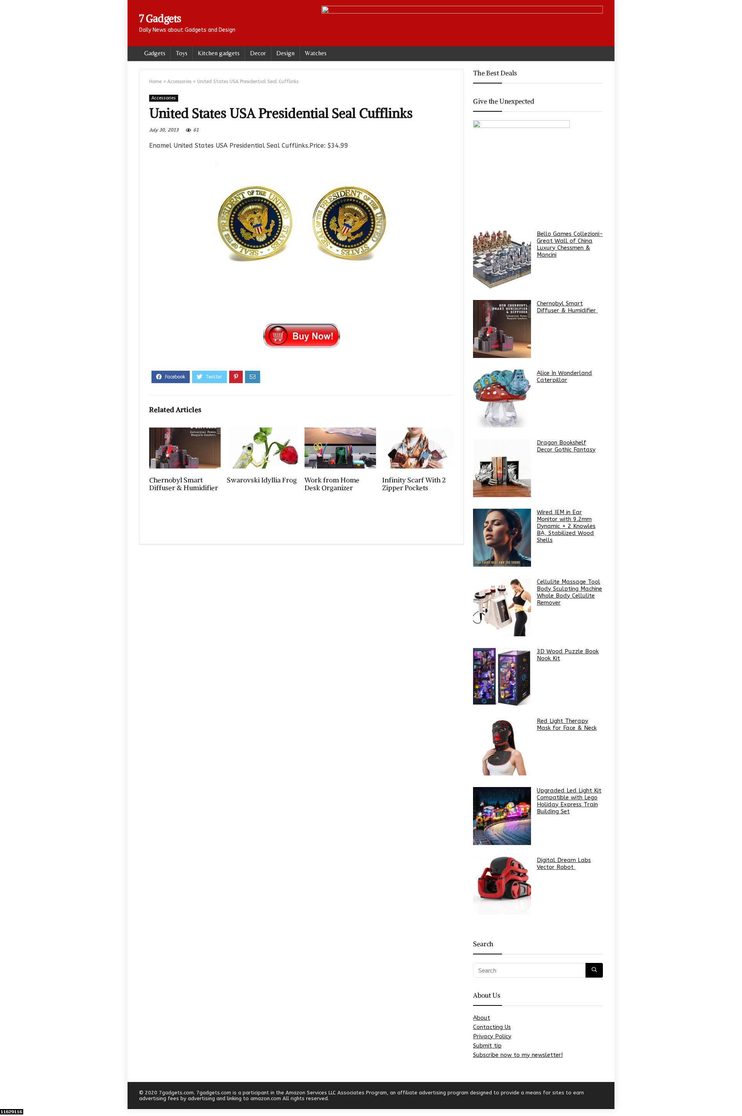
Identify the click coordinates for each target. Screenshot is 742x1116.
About (481, 1017)
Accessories (179, 81)
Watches (316, 53)
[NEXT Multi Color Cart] (734, 1096)
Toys (181, 53)
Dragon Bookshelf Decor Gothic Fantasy (566, 446)
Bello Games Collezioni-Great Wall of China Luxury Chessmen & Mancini (570, 244)
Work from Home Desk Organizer (332, 484)
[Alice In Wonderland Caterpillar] (502, 399)
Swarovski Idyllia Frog (262, 480)
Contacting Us (492, 1027)
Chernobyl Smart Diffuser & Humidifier (184, 484)
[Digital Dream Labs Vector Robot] (502, 886)
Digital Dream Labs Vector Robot (564, 864)
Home (155, 81)
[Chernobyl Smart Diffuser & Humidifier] (502, 329)
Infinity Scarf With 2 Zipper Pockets (414, 484)
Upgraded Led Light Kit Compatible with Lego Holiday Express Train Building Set (569, 801)
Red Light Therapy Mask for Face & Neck (567, 724)
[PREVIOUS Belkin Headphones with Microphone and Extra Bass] (7, 1096)
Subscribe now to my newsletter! (518, 1054)
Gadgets (154, 53)
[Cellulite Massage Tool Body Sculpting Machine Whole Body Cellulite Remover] (502, 607)
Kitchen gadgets (219, 53)
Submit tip (487, 1045)
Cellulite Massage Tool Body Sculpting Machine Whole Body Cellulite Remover (569, 592)
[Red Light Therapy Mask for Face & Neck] (502, 746)
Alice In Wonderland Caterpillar (564, 376)
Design (285, 53)
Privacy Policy (492, 1036)
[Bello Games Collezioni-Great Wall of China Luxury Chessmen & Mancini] (502, 259)
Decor (258, 53)
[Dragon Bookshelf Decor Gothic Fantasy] (502, 468)
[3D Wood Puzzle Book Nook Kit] (502, 677)
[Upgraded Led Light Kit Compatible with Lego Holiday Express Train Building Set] (502, 816)
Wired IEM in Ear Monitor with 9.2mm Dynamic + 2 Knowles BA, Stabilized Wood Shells (566, 526)
